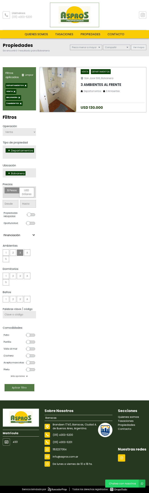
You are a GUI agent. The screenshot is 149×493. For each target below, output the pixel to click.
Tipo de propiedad (15, 142)
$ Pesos (12, 190)
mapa (140, 47)
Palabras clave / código (18, 309)
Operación (10, 126)
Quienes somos (36, 34)
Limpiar (29, 74)
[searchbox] (6, 155)
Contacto (116, 34)
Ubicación (9, 165)
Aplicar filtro (19, 387)
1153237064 (60, 449)
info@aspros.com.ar (65, 456)
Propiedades (90, 34)
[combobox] (19, 152)
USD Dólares (26, 192)
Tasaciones (64, 34)
